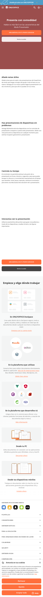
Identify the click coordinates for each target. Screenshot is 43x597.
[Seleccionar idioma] (39, 7)
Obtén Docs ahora (21, 376)
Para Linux (10, 507)
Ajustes (21, 587)
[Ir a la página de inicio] (12, 7)
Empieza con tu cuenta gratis (21, 331)
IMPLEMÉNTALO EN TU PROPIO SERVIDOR (21, 32)
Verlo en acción (21, 39)
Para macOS (15, 507)
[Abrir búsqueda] (34, 7)
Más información (21, 422)
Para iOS (27, 507)
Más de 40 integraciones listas (28, 371)
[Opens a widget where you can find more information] (35, 593)
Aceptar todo (21, 593)
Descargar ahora (21, 456)
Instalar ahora (21, 491)
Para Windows (4, 507)
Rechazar (21, 581)
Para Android (21, 507)
